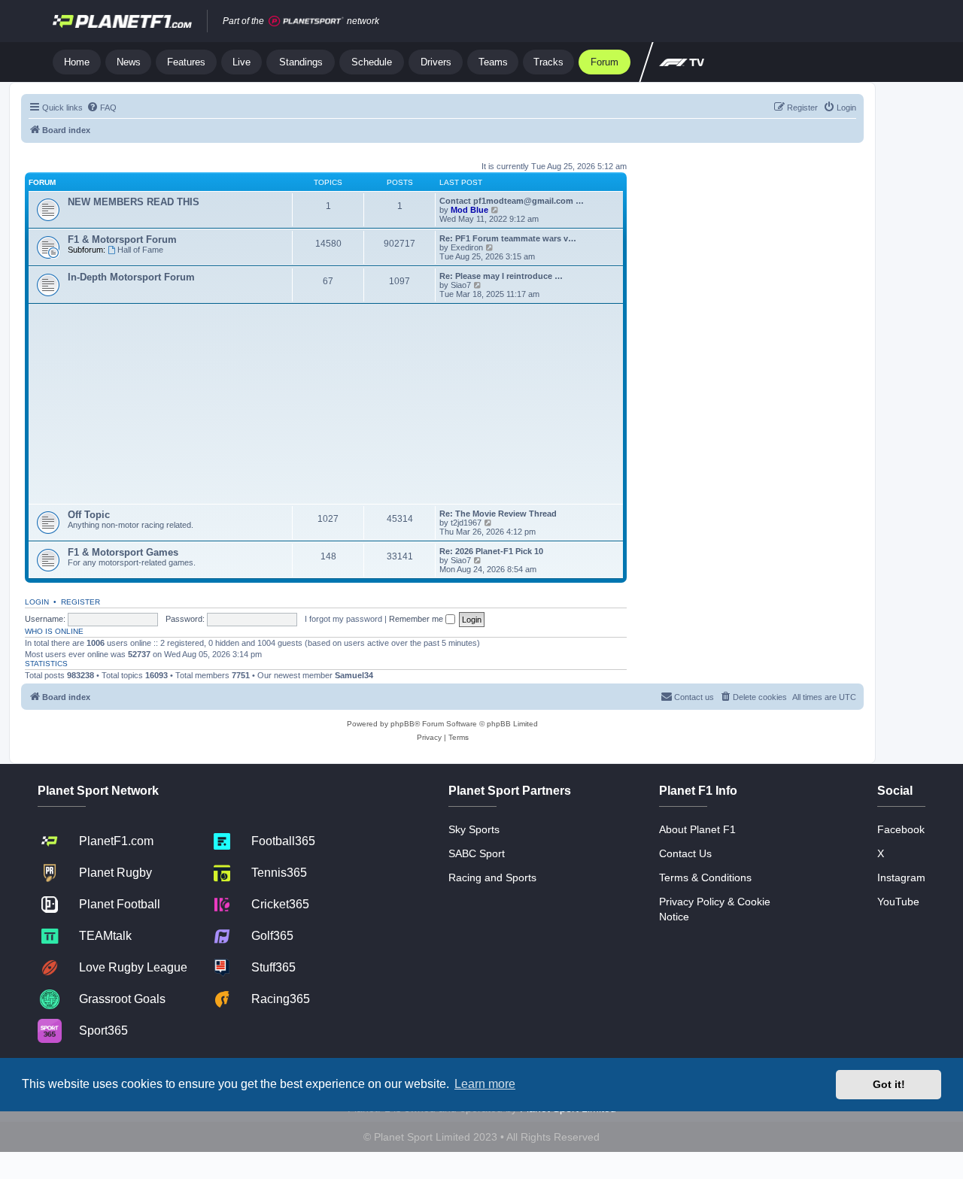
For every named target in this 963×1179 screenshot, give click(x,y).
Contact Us (685, 853)
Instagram (901, 877)
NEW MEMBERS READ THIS (133, 202)
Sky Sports (474, 829)
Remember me (417, 618)
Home (77, 62)
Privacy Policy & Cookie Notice (714, 909)
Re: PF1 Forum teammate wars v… (507, 238)
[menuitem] (102, 108)
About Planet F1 (697, 829)
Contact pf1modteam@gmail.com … (511, 200)
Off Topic (89, 514)
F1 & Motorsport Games (123, 552)
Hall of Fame (140, 249)
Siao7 (461, 284)
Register (80, 602)
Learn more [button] (484, 1083)
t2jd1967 (466, 522)
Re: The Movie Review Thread (498, 513)
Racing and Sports (492, 877)
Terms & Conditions (705, 877)
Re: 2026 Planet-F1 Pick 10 (491, 551)
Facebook (901, 829)
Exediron (467, 247)
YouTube (898, 902)
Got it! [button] (889, 1084)
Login (37, 602)
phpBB (402, 724)
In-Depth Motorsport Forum (131, 277)
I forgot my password (343, 618)
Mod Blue (471, 209)
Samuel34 (354, 675)
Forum (604, 62)
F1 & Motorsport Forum (122, 239)
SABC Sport (476, 853)
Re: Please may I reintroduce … (501, 275)
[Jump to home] (122, 21)
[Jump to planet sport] (306, 21)
